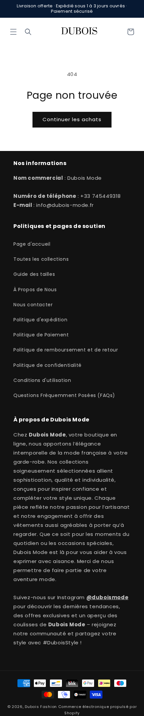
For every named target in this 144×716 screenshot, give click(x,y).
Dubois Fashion (41, 706)
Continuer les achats (72, 119)
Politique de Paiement (41, 334)
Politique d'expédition (40, 319)
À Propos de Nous (35, 289)
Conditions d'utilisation (42, 380)
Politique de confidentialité (47, 365)
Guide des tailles (34, 274)
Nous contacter (33, 304)
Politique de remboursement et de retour (65, 349)
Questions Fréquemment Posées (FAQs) (64, 395)
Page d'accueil (31, 244)
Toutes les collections (41, 259)
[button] (13, 31)
